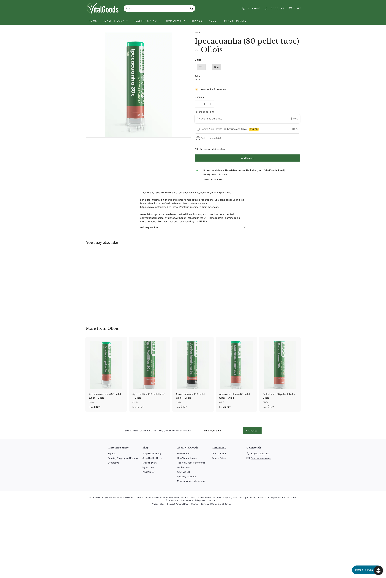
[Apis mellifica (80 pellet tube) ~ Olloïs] (149, 374)
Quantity (199, 97)
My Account (148, 467)
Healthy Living (146, 20)
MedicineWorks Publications (191, 481)
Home (93, 20)
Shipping (199, 149)
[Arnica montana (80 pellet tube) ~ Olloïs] (193, 374)
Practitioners (235, 20)
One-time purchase (211, 118)
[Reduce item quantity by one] (198, 104)
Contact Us (113, 462)
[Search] (191, 8)
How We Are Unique (187, 458)
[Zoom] (138, 84)
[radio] (198, 119)
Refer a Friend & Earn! (367, 569)
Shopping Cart (149, 462)
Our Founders (184, 467)
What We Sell (148, 472)
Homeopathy (175, 20)
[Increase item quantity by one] (210, 104)
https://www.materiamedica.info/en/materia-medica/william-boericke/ (179, 206)
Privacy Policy (158, 504)
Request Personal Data (177, 504)
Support (112, 453)
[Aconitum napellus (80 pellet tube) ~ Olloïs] (106, 374)
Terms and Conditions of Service (216, 504)
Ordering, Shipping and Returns (123, 458)
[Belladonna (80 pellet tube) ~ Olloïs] (280, 374)
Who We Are (183, 453)
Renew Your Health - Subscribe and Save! (229, 128)
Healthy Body (114, 20)
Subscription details (212, 138)
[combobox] (159, 8)
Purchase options (204, 111)
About (213, 20)
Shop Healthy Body (151, 453)
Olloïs (113, 328)
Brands (197, 20)
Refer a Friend (219, 453)
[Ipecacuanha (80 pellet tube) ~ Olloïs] (102, 283)
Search (194, 504)
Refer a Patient (219, 458)
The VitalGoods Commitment (191, 462)
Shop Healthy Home (152, 458)
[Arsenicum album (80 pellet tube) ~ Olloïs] (236, 374)
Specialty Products (186, 476)
